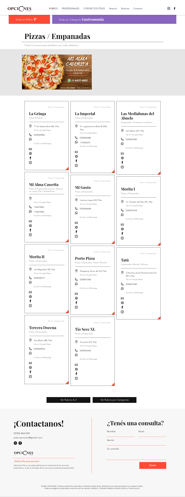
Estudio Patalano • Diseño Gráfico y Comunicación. (120, 488)
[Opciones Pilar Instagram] (169, 8)
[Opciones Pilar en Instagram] (15, 443)
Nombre (111, 431)
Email (141, 431)
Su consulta (113, 449)
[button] (42, 143)
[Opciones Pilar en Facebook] (174, 8)
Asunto (110, 440)
